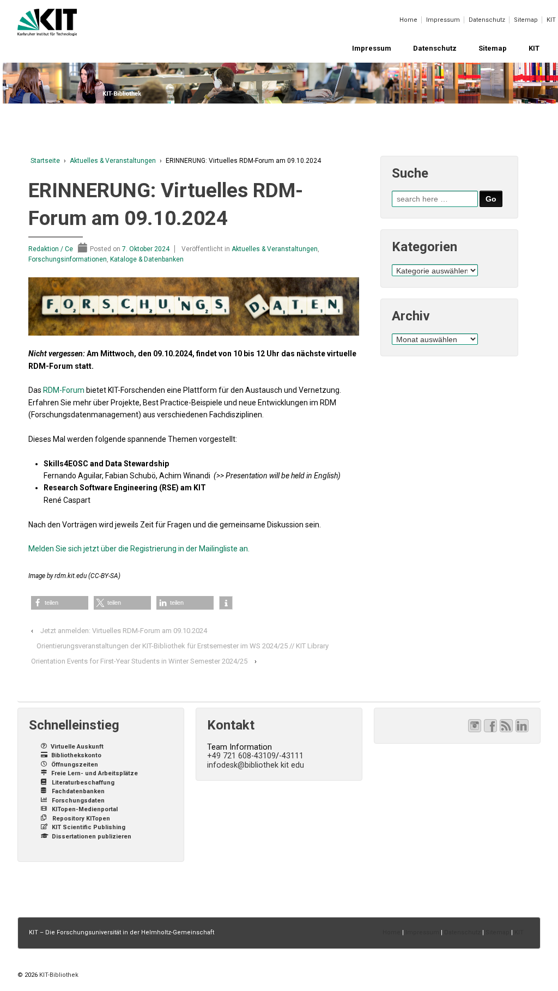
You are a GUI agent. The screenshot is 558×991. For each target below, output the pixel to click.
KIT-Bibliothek (58, 974)
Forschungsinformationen (67, 259)
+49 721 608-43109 (241, 755)
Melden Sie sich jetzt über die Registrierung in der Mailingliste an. (139, 548)
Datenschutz (487, 19)
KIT (551, 19)
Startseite (45, 161)
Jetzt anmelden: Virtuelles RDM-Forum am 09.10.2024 (123, 631)
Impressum (443, 19)
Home (408, 19)
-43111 (291, 755)
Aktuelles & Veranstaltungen (113, 161)
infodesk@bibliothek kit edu (255, 765)
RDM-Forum (63, 390)
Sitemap (526, 19)
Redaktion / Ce (50, 249)
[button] (59, 603)
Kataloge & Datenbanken (147, 259)
